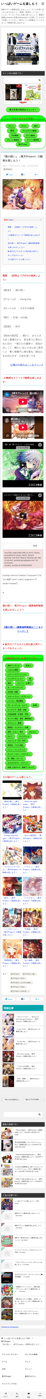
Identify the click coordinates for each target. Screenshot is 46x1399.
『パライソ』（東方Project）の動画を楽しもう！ (32, 869)
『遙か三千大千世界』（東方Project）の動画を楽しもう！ (34, 1099)
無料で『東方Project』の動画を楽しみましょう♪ (29, 1239)
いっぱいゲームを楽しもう (19, 3)
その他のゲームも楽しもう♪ (19, 259)
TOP (17, 1338)
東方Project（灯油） (18, 987)
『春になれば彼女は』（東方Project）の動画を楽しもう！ (13, 1099)
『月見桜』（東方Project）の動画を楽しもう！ (32, 932)
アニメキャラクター (10, 1354)
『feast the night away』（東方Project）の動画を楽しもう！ (32, 805)
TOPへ (40, 1396)
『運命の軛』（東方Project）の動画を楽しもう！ (12, 804)
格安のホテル (30, 1376)
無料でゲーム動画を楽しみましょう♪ (27, 1214)
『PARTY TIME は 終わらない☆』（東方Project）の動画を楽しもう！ (29, 1181)
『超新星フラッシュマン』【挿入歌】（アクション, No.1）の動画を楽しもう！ (28, 1289)
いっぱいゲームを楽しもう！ (27, 1202)
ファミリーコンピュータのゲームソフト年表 (28, 1251)
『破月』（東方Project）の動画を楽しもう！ (12, 901)
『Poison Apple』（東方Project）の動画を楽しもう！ (28, 1132)
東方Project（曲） (29, 974)
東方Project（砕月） (18, 978)
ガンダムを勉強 (31, 1354)
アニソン (28, 1369)
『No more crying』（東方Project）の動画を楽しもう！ (26, 1055)
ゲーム (4, 1362)
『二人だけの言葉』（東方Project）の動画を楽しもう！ (26, 1067)
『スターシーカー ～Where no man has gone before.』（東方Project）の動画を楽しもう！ (27, 1019)
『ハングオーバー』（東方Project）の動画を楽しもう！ (12, 932)
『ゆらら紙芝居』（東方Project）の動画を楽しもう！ (32, 838)
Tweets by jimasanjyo (10, 1327)
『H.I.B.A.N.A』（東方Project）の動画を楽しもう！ (28, 1042)
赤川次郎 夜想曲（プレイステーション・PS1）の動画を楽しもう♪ (29, 1144)
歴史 (28, 1397)
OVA (3, 1369)
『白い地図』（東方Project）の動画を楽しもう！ (32, 963)
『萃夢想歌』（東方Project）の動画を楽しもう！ (12, 963)
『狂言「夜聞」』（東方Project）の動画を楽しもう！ (28, 1079)
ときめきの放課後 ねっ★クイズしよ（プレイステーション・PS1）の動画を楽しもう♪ (29, 1169)
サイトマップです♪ (9, 1384)
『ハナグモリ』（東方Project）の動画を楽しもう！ (32, 901)
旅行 (17, 1396)
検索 (35, 546)
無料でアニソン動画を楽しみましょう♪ (28, 1226)
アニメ (27, 1362)
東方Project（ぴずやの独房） (21, 983)
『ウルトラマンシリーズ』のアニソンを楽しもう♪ (28, 1263)
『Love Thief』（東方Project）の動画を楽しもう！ (28, 1030)
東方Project (8, 169)
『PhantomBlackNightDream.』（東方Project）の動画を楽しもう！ (29, 1157)
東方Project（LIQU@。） (20, 991)
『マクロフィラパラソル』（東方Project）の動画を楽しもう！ (12, 869)
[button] (23, 49)
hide (11, 220)
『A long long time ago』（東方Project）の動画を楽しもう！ (12, 838)
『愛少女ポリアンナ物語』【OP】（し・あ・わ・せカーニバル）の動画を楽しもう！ (29, 1301)
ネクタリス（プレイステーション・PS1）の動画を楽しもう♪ (27, 1312)
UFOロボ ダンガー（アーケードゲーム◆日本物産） (29, 1275)
